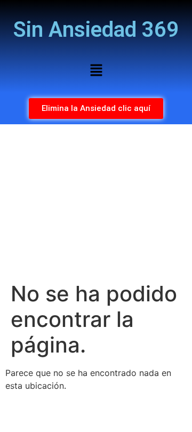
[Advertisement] (96, 203)
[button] (96, 70)
